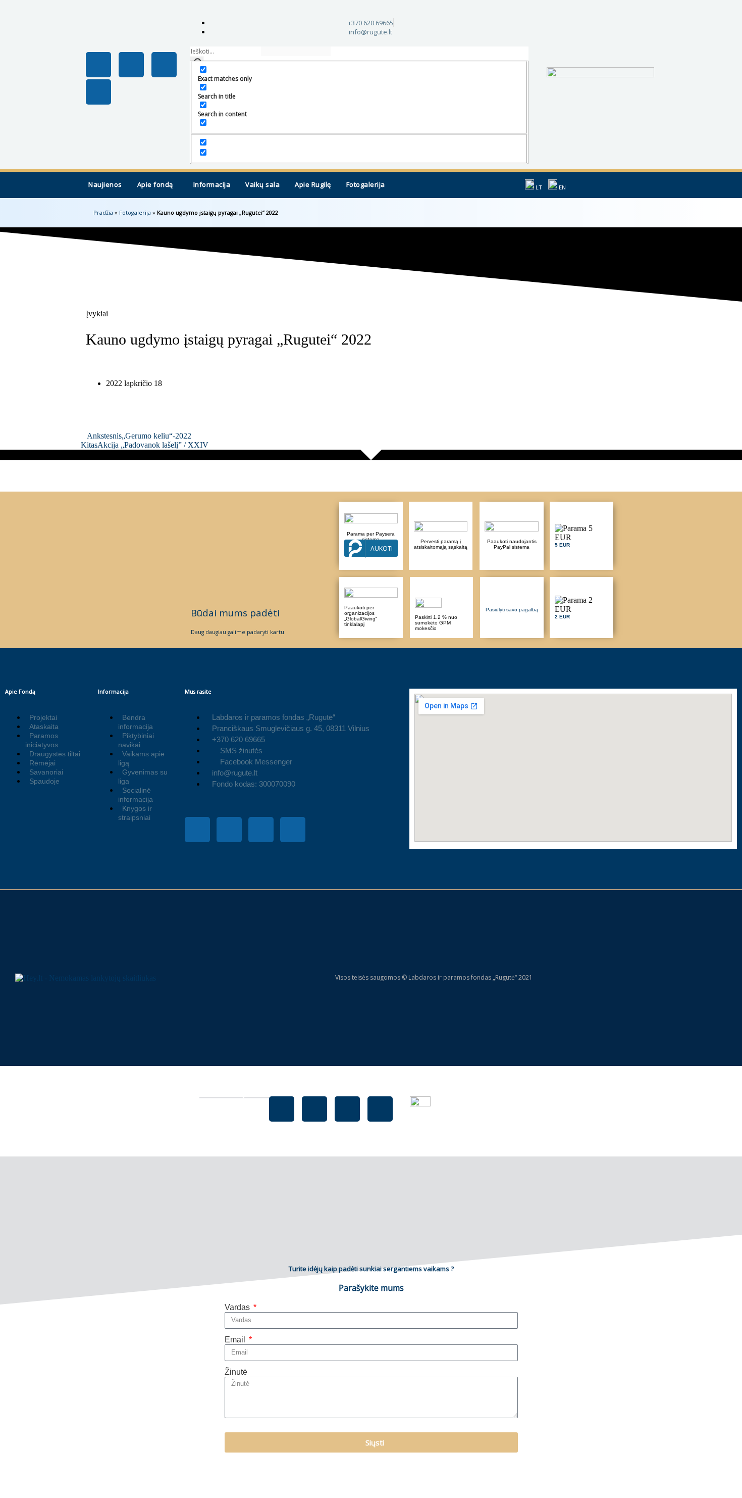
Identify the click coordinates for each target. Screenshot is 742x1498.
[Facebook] (281, 1109)
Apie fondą (155, 184)
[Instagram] (131, 64)
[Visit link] (581, 536)
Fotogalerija (365, 184)
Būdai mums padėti (235, 612)
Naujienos (105, 184)
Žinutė (236, 1372)
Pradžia (103, 212)
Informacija (212, 184)
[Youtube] (164, 64)
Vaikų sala (262, 184)
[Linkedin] (98, 92)
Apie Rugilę (313, 184)
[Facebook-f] (98, 64)
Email (236, 1339)
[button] (158, 185)
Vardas (238, 1307)
